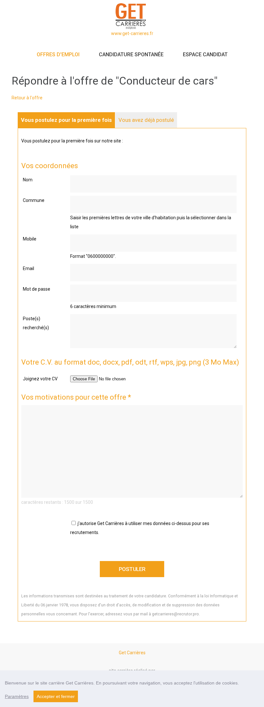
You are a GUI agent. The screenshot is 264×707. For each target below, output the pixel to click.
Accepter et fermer (56, 696)
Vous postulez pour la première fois (66, 120)
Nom (28, 179)
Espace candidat (205, 54)
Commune (33, 200)
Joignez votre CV (40, 378)
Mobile (29, 238)
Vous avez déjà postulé (146, 120)
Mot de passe (36, 289)
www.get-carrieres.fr (132, 33)
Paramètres (17, 696)
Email (28, 268)
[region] (132, 688)
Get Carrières (132, 652)
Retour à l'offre (27, 97)
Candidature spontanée (131, 54)
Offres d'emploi (58, 54)
